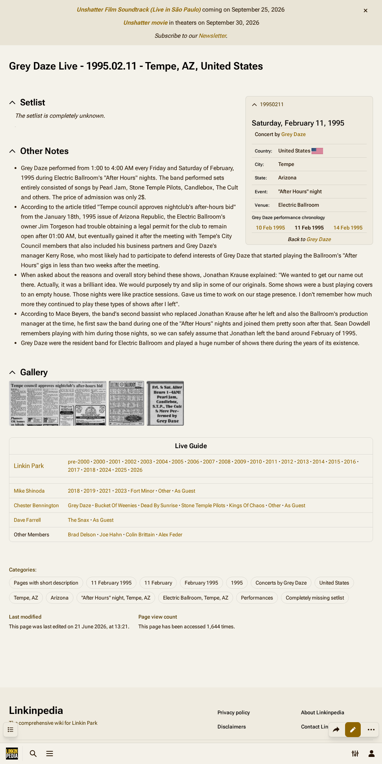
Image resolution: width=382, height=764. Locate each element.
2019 (90, 491)
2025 (121, 470)
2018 (90, 470)
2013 (303, 462)
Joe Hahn (111, 534)
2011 (272, 462)
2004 (162, 462)
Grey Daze (293, 134)
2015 (334, 462)
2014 (319, 462)
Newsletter (212, 35)
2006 (193, 462)
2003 (146, 462)
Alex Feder (170, 534)
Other (164, 491)
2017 (74, 470)
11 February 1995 (111, 583)
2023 (121, 491)
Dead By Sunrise (159, 505)
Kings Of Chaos (246, 505)
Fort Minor (142, 491)
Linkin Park (29, 465)
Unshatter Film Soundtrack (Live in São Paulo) (138, 9)
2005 (178, 462)
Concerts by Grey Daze (281, 583)
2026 (137, 470)
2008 (225, 462)
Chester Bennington (36, 505)
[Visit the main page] (11, 753)
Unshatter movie (145, 22)
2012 (287, 462)
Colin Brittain (140, 534)
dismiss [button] (365, 10)
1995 (237, 583)
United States (334, 583)
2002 (131, 462)
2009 (240, 462)
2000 (99, 462)
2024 (105, 470)
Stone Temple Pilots (203, 505)
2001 (115, 462)
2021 (105, 491)
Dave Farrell (27, 520)
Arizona (60, 598)
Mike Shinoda (29, 491)
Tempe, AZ (26, 598)
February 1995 (201, 583)
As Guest (185, 491)
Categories (22, 570)
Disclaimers (231, 727)
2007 (209, 462)
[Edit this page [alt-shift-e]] (353, 729)
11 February (158, 583)
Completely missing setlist (315, 598)
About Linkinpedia (322, 712)
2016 (350, 462)
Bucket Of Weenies (116, 505)
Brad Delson (82, 534)
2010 (256, 462)
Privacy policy (233, 712)
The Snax (78, 520)
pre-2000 (79, 462)
